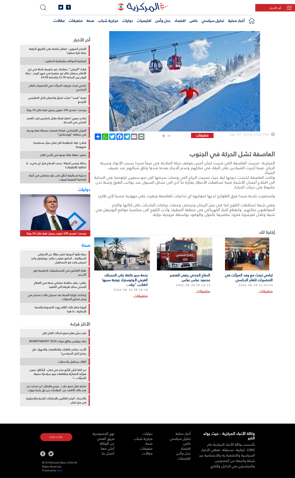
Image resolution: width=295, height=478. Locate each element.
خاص (194, 20)
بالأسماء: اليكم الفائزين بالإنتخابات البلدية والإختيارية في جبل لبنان (56, 400)
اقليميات (144, 20)
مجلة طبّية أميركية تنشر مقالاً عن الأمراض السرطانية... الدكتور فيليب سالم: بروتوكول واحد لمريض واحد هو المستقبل (58, 258)
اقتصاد (180, 20)
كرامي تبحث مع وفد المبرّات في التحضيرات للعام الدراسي (249, 277)
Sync (59, 470)
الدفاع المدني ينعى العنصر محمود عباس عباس (190, 277)
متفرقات (76, 20)
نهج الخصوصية (103, 433)
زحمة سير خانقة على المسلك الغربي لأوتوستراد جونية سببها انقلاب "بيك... (125, 279)
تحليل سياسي (213, 20)
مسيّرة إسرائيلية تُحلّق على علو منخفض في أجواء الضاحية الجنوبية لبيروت (57, 177)
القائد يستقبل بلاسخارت (72, 362)
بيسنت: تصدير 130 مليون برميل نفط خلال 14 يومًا (56, 110)
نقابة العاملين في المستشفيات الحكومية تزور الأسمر (59, 272)
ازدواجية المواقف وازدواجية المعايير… (64, 61)
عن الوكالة (107, 443)
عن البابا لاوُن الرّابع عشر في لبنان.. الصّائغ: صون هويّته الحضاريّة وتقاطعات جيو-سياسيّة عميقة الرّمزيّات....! (58, 374)
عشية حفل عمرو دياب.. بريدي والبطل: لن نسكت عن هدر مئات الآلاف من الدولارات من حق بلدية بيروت (56, 388)
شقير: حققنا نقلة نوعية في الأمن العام (63, 155)
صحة (90, 20)
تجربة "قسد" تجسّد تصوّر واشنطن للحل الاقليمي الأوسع (57, 100)
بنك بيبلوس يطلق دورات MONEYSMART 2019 (57, 341)
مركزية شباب (108, 20)
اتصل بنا (108, 453)
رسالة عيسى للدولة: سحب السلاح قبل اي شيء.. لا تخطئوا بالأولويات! (56, 165)
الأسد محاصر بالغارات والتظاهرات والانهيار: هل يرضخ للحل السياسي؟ (59, 351)
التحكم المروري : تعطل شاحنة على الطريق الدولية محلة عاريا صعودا (57, 51)
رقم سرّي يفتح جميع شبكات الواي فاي (64, 333)
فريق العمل (105, 438)
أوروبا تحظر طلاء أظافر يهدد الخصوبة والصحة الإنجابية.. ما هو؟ (60, 309)
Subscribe (56, 436)
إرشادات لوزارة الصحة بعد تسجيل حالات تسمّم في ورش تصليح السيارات (57, 297)
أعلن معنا (107, 448)
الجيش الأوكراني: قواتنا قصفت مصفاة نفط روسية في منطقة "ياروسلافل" (56, 132)
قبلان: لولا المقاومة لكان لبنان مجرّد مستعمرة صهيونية (60, 145)
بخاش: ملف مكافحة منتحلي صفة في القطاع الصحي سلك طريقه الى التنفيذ (60, 285)
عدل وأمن (162, 20)
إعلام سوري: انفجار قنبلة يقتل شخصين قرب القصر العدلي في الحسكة (56, 120)
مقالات (59, 20)
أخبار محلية (236, 20)
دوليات (127, 20)
